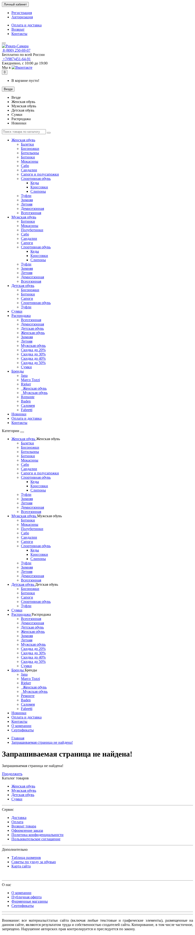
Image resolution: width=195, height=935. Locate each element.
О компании (21, 726)
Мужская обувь (23, 217)
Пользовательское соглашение (35, 839)
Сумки (16, 311)
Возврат (17, 29)
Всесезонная (31, 213)
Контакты (19, 34)
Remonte (27, 397)
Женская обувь (23, 140)
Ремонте (27, 696)
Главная (17, 738)
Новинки (18, 414)
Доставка (18, 818)
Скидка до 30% (33, 354)
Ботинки (28, 157)
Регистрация (21, 13)
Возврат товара (23, 826)
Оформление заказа (27, 830)
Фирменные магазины (29, 901)
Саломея (28, 406)
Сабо (25, 166)
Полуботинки (32, 230)
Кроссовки (39, 187)
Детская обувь (22, 286)
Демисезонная (32, 209)
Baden (26, 401)
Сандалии (29, 170)
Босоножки (30, 149)
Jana (24, 376)
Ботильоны (30, 153)
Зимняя (27, 200)
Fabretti (26, 410)
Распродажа (21, 316)
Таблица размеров (26, 858)
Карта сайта (21, 866)
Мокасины (29, 161)
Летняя (26, 204)
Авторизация (22, 17)
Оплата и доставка (26, 25)
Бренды (17, 371)
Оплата (17, 822)
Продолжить (12, 774)
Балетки (27, 144)
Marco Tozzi (30, 380)
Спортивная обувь (36, 179)
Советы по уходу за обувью (33, 862)
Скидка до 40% (33, 358)
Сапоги (27, 243)
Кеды (34, 183)
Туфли (26, 196)
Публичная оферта (26, 897)
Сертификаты (22, 730)
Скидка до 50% (33, 363)
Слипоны (38, 191)
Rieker (26, 384)
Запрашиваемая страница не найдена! (42, 742)
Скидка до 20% (33, 350)
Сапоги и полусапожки (40, 174)
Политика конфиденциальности (37, 835)
